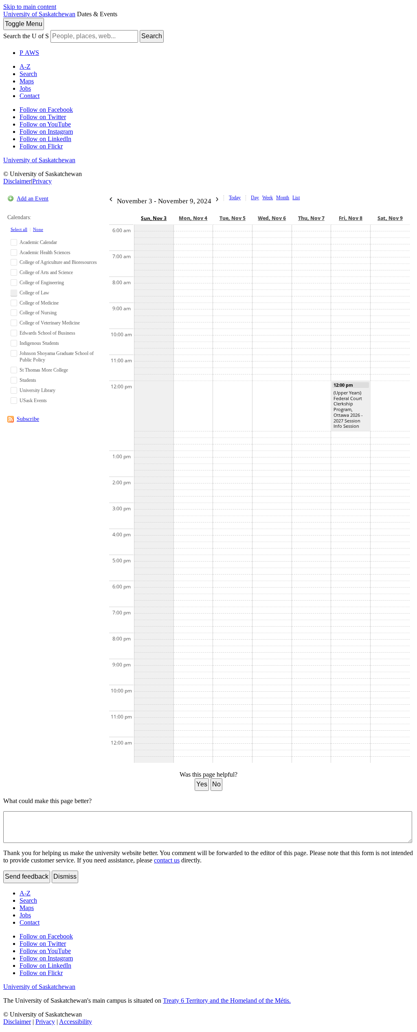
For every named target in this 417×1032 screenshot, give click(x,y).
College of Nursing (38, 313)
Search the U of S (26, 36)
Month (282, 197)
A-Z (25, 66)
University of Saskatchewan (39, 14)
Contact (30, 95)
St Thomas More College (44, 370)
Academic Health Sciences (45, 252)
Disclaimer (17, 181)
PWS (29, 52)
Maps (27, 81)
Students (28, 380)
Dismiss (65, 876)
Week (267, 197)
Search (151, 36)
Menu (23, 23)
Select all (19, 229)
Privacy (42, 181)
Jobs (25, 88)
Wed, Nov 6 (272, 218)
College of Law (34, 293)
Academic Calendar (38, 242)
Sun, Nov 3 (154, 218)
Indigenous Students (39, 343)
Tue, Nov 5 (232, 218)
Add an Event (32, 199)
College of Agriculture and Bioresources (58, 262)
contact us (167, 860)
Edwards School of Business (47, 333)
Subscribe (28, 419)
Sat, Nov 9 (390, 218)
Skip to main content (29, 6)
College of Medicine (39, 303)
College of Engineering (42, 282)
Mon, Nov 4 (193, 218)
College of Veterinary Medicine (50, 323)
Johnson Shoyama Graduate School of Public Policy (57, 357)
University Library (37, 390)
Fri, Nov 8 (350, 218)
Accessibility (75, 1021)
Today (235, 197)
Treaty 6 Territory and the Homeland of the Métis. (227, 1000)
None (38, 229)
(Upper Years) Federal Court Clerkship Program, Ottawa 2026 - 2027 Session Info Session (348, 409)
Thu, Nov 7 (311, 218)
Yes (201, 784)
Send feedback (26, 876)
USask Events (33, 400)
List (296, 197)
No (216, 784)
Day (255, 197)
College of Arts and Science (46, 272)
